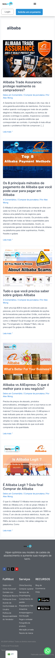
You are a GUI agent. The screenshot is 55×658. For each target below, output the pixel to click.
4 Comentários (9, 199)
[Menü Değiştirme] (35, 3)
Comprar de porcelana (34, 95)
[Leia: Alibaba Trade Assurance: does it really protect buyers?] (27, 58)
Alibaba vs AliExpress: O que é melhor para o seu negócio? (26, 387)
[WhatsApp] (47, 651)
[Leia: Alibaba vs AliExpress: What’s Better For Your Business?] (27, 361)
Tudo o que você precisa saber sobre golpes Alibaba (26, 293)
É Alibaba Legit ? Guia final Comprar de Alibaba (23, 487)
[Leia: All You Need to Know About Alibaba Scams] (27, 267)
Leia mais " (8, 131)
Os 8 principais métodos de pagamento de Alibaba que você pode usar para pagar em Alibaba (27, 189)
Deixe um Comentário (12, 95)
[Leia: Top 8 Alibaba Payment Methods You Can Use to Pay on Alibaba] (27, 159)
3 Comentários (9, 300)
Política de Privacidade (10, 646)
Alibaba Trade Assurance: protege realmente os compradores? (22, 86)
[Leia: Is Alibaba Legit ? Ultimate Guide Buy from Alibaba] (27, 461)
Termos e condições (8, 650)
